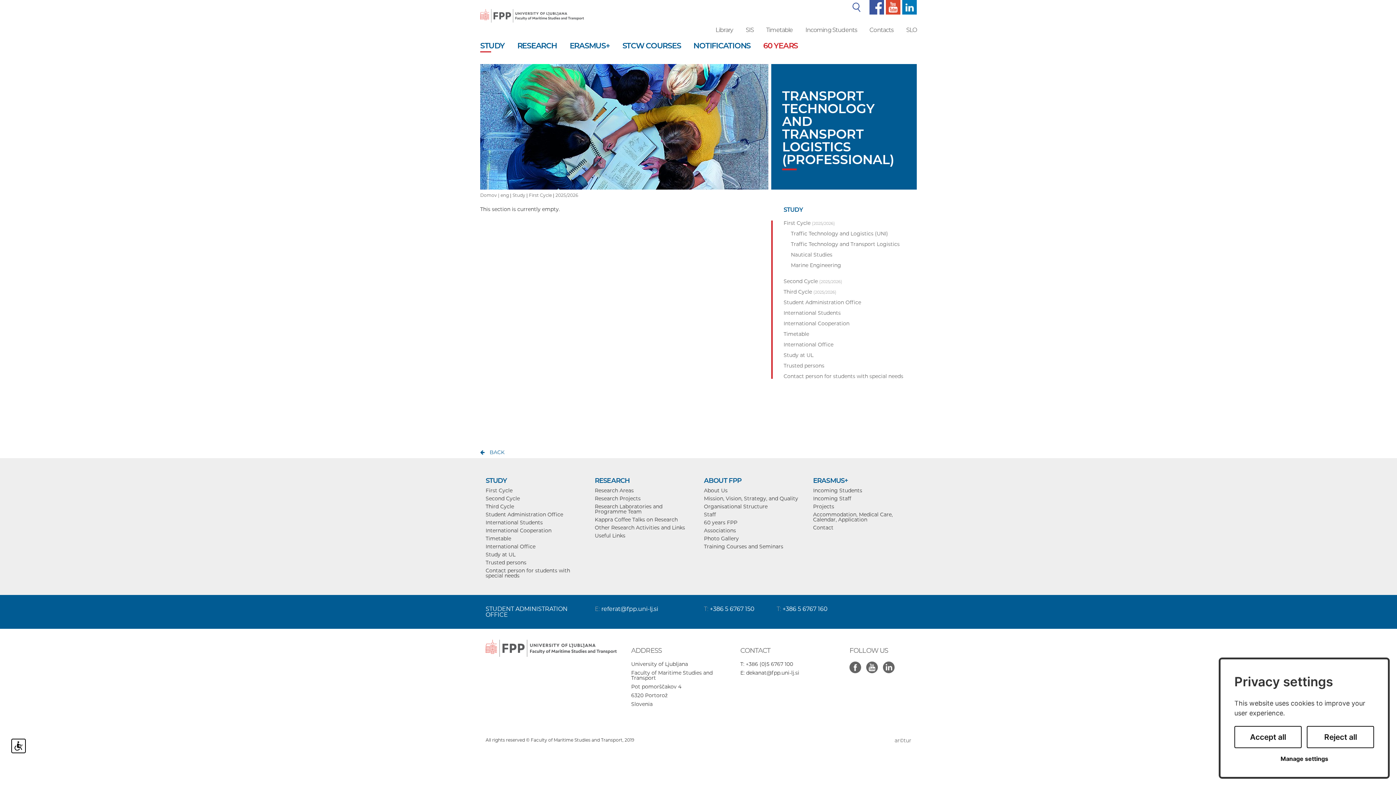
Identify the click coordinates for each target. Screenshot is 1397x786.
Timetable (779, 30)
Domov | (490, 195)
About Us (716, 490)
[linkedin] (908, 7)
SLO (911, 30)
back (497, 452)
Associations (720, 530)
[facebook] (876, 7)
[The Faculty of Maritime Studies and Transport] (532, 11)
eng (505, 195)
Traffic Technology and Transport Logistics (845, 244)
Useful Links (610, 535)
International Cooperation (519, 530)
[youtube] (892, 7)
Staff (710, 514)
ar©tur (903, 740)
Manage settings (1304, 758)
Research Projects (618, 498)
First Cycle (540, 195)
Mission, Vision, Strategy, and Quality (751, 498)
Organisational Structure (736, 506)
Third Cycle (500, 506)
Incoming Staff (832, 498)
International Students (514, 522)
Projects (823, 506)
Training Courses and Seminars (743, 546)
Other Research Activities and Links (640, 527)
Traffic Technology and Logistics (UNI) (839, 233)
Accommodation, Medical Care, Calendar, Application (853, 517)
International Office (511, 546)
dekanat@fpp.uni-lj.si (772, 673)
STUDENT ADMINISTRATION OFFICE (527, 612)
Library (724, 30)
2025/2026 (567, 195)
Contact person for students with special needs (528, 573)
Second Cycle (503, 498)
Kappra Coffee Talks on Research (636, 519)
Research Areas (614, 490)
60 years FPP (720, 522)
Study (519, 195)
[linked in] (890, 663)
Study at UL (501, 554)
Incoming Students (831, 30)
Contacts (881, 30)
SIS (750, 30)
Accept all (1268, 737)
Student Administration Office (524, 514)
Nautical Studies (811, 254)
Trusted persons (506, 562)
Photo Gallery (721, 538)
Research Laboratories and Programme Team (628, 509)
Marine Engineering (816, 265)
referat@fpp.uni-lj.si (629, 609)
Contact (823, 527)
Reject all (1340, 737)
